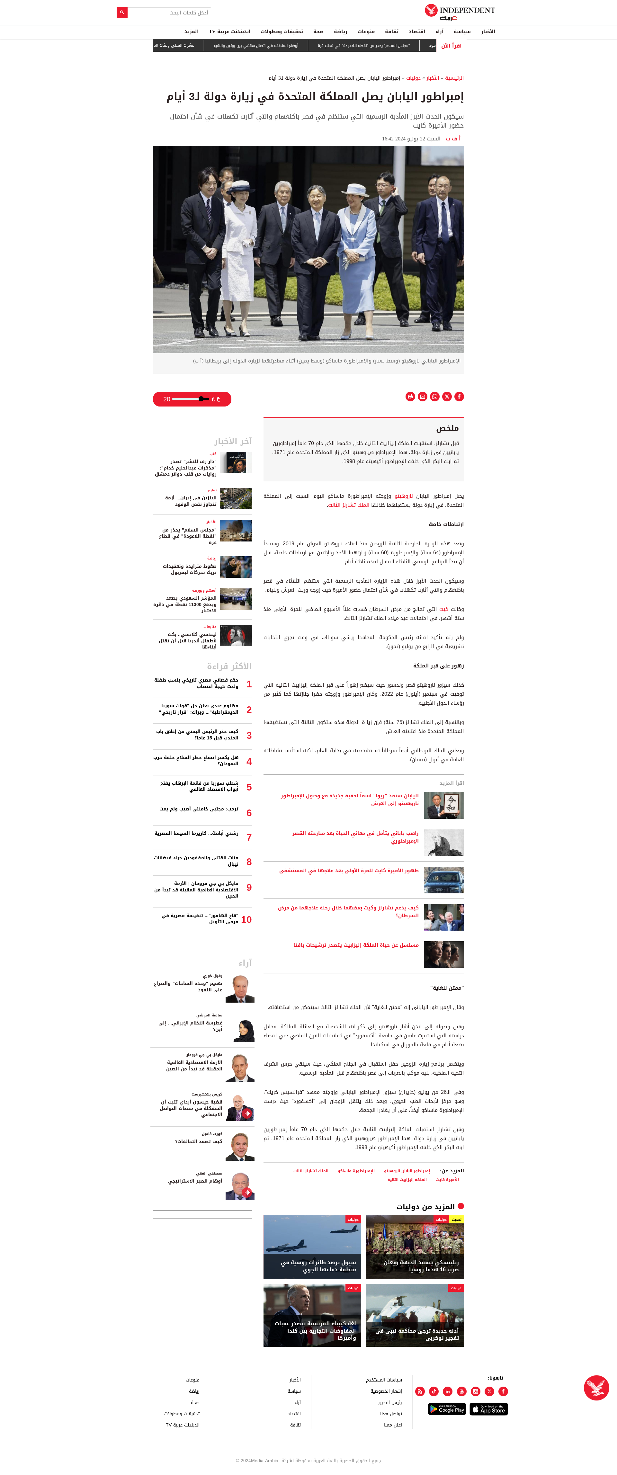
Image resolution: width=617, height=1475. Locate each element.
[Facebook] (503, 1391)
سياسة (462, 31)
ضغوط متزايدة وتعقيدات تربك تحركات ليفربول (190, 569)
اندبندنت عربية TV (229, 31)
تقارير (212, 490)
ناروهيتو (402, 496)
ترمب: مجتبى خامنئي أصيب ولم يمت (198, 809)
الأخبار (488, 31)
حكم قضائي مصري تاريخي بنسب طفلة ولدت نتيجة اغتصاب (196, 683)
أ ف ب (455, 139)
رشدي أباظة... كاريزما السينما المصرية (196, 833)
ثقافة (391, 31)
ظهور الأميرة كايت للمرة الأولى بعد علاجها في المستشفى (349, 871)
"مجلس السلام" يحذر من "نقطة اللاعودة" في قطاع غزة (397, 45)
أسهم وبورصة (204, 590)
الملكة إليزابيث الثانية (407, 1179)
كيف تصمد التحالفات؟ (198, 1141)
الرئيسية (454, 78)
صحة (318, 31)
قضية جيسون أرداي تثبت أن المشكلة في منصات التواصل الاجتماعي (191, 1108)
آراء (439, 31)
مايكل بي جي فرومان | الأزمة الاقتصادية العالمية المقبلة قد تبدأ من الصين (196, 889)
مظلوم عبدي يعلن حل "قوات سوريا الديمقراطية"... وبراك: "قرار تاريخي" (198, 709)
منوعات (366, 31)
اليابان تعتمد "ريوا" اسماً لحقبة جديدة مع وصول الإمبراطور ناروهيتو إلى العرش (350, 800)
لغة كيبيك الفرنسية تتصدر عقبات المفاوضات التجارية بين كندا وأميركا (315, 1331)
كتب (213, 454)
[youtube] (462, 1391)
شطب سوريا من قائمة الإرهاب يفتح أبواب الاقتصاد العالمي (199, 786)
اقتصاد (417, 31)
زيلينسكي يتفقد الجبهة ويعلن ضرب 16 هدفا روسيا (421, 1266)
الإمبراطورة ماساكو (356, 1171)
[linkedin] (447, 1391)
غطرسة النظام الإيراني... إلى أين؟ (190, 1026)
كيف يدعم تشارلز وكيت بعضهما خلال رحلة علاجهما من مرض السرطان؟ (348, 912)
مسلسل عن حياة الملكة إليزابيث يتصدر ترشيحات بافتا (356, 945)
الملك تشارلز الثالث (349, 505)
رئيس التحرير (390, 1402)
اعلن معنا (393, 1425)
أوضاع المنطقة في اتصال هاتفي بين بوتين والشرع (289, 45)
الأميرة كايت (447, 1179)
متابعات (210, 626)
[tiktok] (434, 1391)
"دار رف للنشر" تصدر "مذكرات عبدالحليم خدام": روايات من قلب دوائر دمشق (186, 467)
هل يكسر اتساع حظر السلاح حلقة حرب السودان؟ (195, 760)
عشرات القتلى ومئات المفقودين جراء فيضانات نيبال (184, 45)
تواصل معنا (391, 1413)
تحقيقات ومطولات (282, 31)
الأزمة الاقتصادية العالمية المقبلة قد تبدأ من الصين (194, 1065)
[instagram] (475, 1391)
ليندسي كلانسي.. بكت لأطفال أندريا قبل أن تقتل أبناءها (188, 640)
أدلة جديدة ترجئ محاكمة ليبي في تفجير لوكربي (417, 1335)
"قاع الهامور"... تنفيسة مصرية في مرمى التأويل (200, 918)
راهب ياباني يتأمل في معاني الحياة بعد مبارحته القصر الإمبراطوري (355, 837)
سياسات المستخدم (384, 1380)
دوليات (413, 78)
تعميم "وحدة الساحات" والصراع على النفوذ (188, 986)
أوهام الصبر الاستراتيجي (195, 1181)
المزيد (191, 31)
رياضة (340, 31)
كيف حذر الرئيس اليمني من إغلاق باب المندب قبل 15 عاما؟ (197, 734)
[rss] (420, 1391)
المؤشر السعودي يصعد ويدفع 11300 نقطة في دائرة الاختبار (185, 604)
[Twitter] (489, 1391)
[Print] (410, 396)
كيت (443, 609)
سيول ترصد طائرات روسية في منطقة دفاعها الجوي (318, 1266)
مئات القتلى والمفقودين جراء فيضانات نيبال (196, 861)
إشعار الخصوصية (386, 1391)
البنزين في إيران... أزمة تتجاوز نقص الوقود (191, 501)
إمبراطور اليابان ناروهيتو (407, 1171)
